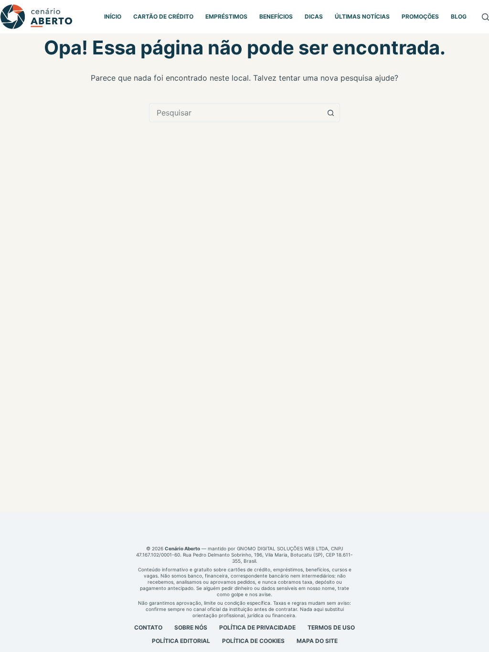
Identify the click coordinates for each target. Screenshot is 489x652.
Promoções (420, 16)
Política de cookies (253, 640)
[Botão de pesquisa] (330, 113)
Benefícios (276, 16)
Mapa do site (317, 640)
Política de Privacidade (257, 627)
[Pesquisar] (485, 17)
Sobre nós (190, 627)
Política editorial (181, 640)
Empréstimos (226, 16)
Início (112, 16)
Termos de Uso (331, 627)
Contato (148, 627)
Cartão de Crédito (163, 16)
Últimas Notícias (362, 16)
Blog (459, 16)
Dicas (314, 16)
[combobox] (235, 112)
